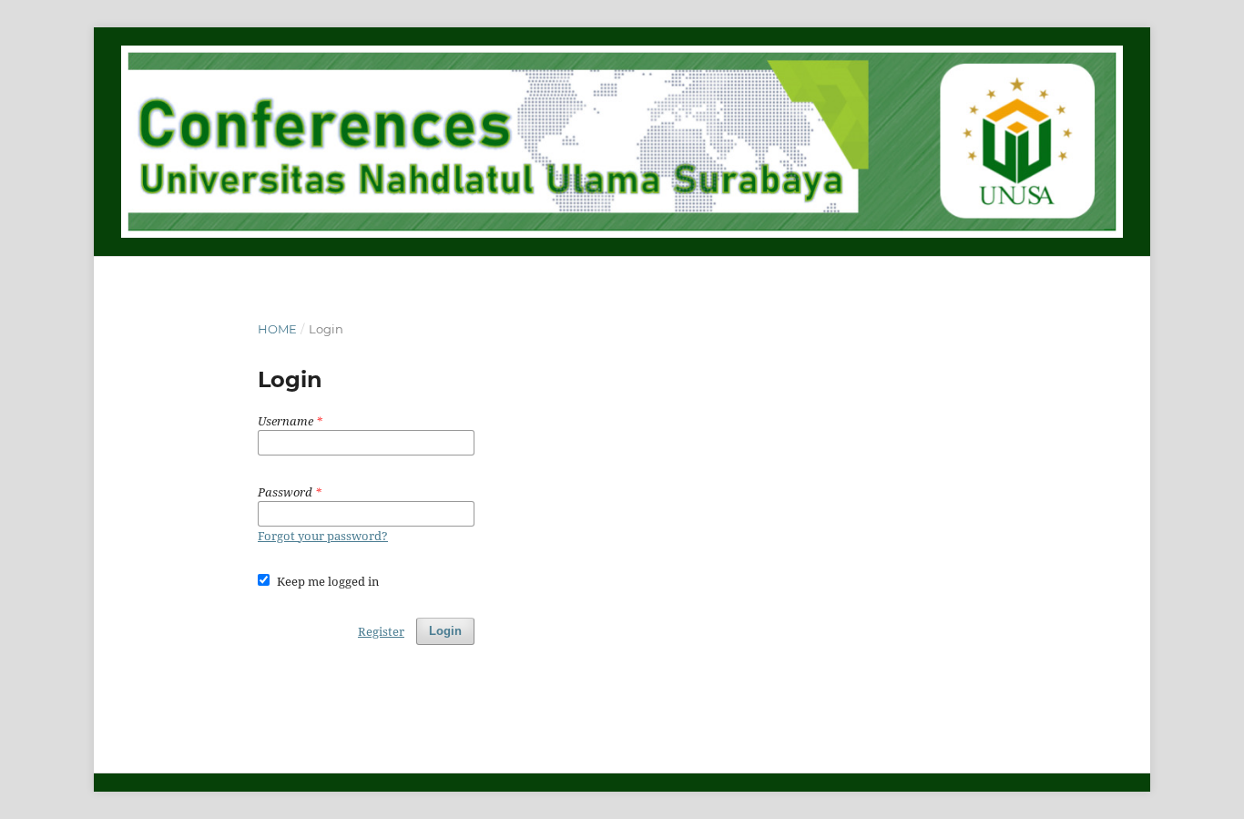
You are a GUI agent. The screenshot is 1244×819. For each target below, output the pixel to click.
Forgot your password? (323, 535)
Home (277, 329)
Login (445, 631)
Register (381, 631)
